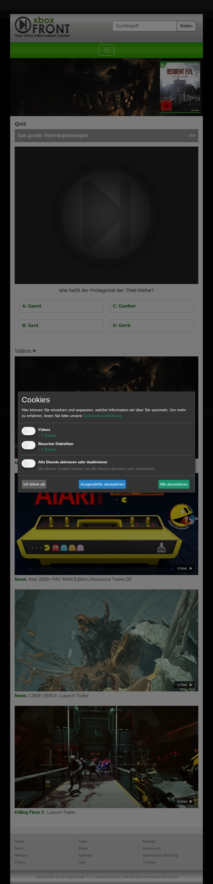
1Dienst (47, 435)
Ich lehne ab (34, 484)
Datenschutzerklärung (102, 416)
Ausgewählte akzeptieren (102, 484)
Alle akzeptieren (174, 484)
